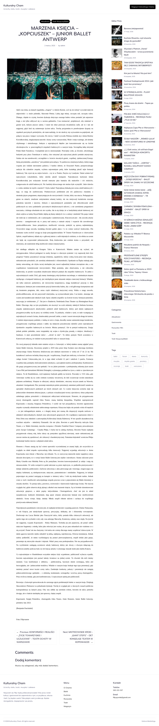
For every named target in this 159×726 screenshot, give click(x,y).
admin (63, 46)
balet (115, 356)
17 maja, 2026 (128, 31)
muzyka (116, 361)
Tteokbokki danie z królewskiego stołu (138, 281)
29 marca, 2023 (129, 251)
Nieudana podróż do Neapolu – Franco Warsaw (137, 246)
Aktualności (45, 21)
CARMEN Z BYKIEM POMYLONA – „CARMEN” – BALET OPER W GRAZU (138, 209)
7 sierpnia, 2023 (129, 158)
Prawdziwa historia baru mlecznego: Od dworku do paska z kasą (139, 294)
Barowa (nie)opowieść (133, 28)
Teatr (113, 333)
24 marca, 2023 (129, 264)
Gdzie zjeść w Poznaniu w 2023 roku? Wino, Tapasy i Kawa (137, 270)
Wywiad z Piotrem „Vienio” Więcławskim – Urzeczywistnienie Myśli (138, 52)
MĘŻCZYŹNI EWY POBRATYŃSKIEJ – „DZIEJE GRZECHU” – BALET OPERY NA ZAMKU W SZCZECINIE (139, 179)
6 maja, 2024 (128, 98)
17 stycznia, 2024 (129, 123)
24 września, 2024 (130, 87)
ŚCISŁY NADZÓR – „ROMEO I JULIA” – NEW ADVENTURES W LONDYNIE (139, 140)
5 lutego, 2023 (128, 275)
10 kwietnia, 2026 (129, 44)
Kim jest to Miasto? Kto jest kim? (138, 73)
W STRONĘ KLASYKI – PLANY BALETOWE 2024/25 (137, 93)
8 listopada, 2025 (129, 76)
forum (124, 356)
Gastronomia (116, 322)
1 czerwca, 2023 (129, 172)
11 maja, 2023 (128, 229)
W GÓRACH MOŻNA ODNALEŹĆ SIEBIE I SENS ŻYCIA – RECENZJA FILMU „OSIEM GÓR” (138, 223)
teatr (127, 366)
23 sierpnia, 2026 (129, 286)
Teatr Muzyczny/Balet (60, 21)
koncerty (144, 356)
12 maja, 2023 (128, 215)
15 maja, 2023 (128, 185)
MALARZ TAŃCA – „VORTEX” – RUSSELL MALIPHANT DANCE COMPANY (137, 166)
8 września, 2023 (129, 134)
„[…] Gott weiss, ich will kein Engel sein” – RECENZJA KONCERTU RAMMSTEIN (138, 152)
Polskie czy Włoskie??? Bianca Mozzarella (137, 235)
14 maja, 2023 (128, 202)
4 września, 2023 (129, 145)
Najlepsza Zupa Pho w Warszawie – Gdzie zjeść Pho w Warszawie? (139, 129)
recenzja (117, 366)
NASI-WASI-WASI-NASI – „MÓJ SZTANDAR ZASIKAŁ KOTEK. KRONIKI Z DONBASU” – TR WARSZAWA (137, 194)
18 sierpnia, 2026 (129, 300)
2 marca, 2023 (49, 46)
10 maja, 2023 (128, 240)
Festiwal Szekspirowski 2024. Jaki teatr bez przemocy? (138, 82)
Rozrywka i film (117, 328)
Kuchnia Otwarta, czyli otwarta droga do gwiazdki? (137, 39)
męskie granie (129, 361)
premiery (143, 361)
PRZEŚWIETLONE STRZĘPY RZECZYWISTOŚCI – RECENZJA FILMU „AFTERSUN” (137, 258)
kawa (134, 356)
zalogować (29, 665)
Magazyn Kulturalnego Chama (142, 7)
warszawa (138, 366)
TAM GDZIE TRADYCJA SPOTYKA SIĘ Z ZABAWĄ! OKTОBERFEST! (138, 64)
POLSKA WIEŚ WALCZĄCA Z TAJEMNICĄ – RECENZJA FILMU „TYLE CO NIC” (137, 117)
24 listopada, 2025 (130, 58)
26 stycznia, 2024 (129, 109)
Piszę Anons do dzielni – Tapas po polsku (138, 104)
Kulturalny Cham (13, 5)
